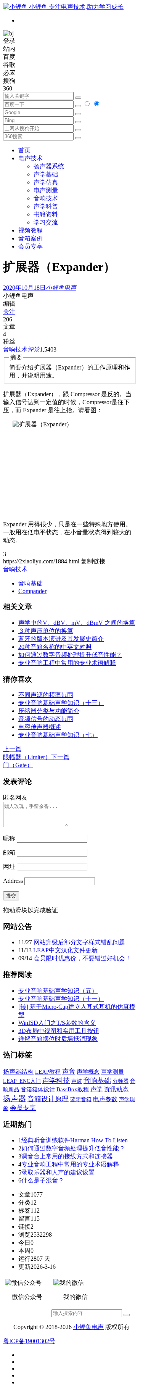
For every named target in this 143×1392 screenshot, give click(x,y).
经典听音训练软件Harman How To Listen (74, 1140)
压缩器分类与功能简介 (48, 711)
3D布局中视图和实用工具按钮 (58, 1030)
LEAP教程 (48, 1072)
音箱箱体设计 (38, 1089)
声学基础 (46, 174)
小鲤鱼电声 (88, 1327)
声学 (96, 1089)
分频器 (120, 1081)
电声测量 (46, 190)
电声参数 (105, 1099)
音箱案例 (30, 238)
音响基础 (30, 583)
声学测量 (112, 1072)
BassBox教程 (72, 1089)
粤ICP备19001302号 (29, 1341)
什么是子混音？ (42, 1180)
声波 (76, 1081)
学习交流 (46, 222)
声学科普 (46, 206)
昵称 (9, 838)
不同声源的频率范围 (45, 695)
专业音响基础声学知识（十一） (61, 998)
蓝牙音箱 (81, 1099)
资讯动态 (116, 1089)
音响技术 (46, 198)
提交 (11, 895)
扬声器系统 (49, 166)
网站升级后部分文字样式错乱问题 (79, 942)
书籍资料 (46, 214)
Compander (32, 591)
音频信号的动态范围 (45, 719)
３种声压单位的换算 (45, 630)
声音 (68, 1071)
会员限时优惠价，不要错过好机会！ (82, 958)
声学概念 (88, 1072)
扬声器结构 (18, 1071)
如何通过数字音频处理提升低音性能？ (70, 655)
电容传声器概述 (39, 727)
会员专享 (30, 246)
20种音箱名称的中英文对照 (55, 647)
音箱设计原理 (48, 1099)
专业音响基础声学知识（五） (58, 990)
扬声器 (14, 1098)
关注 (9, 311)
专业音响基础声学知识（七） (58, 735)
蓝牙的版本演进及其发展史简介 (61, 639)
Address (13, 880)
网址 (9, 866)
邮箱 (9, 852)
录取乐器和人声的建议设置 (58, 1172)
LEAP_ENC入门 (22, 1081)
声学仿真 (46, 182)
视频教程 (30, 230)
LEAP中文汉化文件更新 (65, 950)
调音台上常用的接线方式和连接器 (67, 1156)
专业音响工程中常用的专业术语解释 (67, 663)
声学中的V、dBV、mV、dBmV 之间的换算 (76, 622)
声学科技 (56, 1080)
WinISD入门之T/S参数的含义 (57, 1022)
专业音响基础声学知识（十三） (61, 703)
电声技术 (30, 158)
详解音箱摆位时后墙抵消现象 (58, 1039)
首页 (24, 150)
